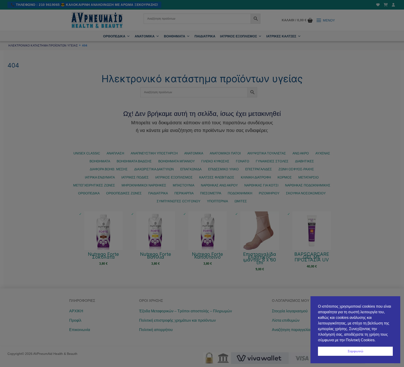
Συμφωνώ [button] (355, 351)
